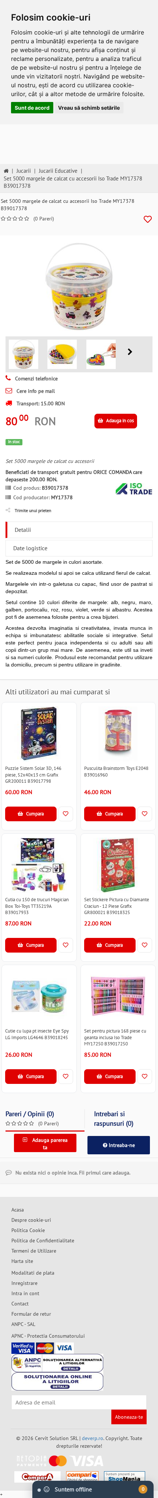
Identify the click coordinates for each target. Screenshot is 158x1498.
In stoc (14, 441)
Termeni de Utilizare (33, 1250)
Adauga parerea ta (49, 1144)
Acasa (17, 1209)
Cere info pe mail (35, 391)
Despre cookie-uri (31, 1220)
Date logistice (30, 548)
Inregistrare (24, 1283)
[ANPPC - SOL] (57, 1381)
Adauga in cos (119, 420)
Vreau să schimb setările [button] (89, 108)
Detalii (23, 529)
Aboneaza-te (129, 1417)
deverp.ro (92, 1438)
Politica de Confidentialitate (42, 1240)
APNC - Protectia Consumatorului (48, 1336)
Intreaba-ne (121, 1145)
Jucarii (24, 170)
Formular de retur (31, 1314)
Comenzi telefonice (36, 378)
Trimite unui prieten (33, 510)
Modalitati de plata (32, 1272)
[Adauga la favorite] (148, 219)
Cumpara (34, 814)
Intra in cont (25, 1293)
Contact (20, 1303)
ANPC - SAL (23, 1324)
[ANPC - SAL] (57, 1363)
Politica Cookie (28, 1230)
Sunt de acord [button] (32, 108)
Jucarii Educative (58, 170)
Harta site (22, 1261)
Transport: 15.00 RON (40, 403)
